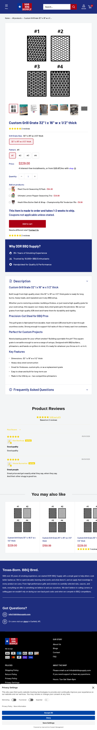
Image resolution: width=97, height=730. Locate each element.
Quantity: (13, 176)
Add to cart (27, 224)
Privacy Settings (12, 682)
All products (17, 18)
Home (7, 18)
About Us (57, 644)
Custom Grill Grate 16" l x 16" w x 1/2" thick (57, 539)
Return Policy (11, 674)
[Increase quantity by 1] (35, 176)
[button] (15, 128)
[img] (13, 436)
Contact (56, 652)
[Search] (73, 7)
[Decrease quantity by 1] (21, 176)
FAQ (54, 656)
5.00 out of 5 (55, 417)
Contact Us (34, 230)
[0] (89, 6)
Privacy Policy (11, 678)
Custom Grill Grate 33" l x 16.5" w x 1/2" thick (21, 539)
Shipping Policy (12, 670)
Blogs (55, 648)
